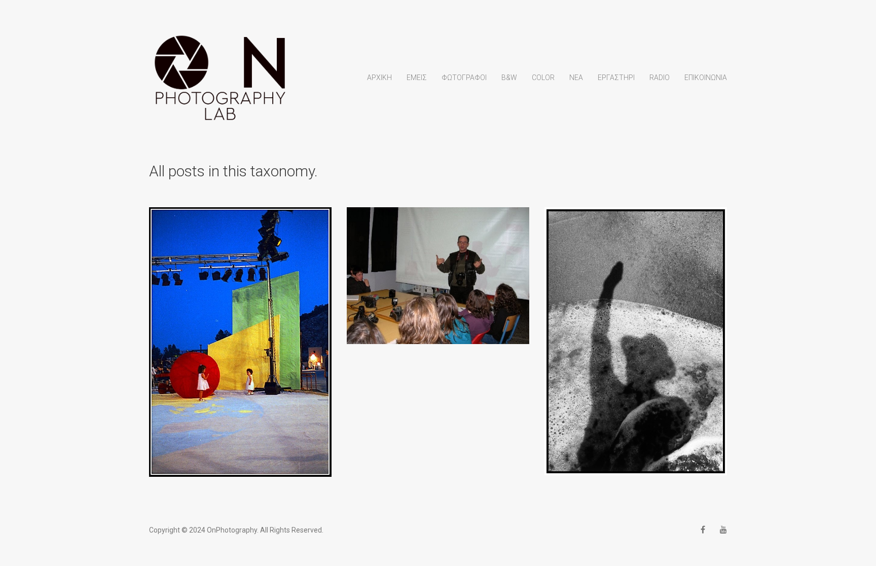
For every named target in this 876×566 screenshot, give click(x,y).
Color (543, 77)
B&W (509, 77)
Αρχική (379, 77)
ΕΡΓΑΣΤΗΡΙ (616, 77)
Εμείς (417, 77)
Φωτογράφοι (464, 77)
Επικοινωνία (705, 77)
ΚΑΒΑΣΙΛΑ (438, 266)
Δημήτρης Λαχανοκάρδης (240, 349)
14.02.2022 (240, 333)
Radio (659, 77)
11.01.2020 (636, 332)
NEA (576, 77)
